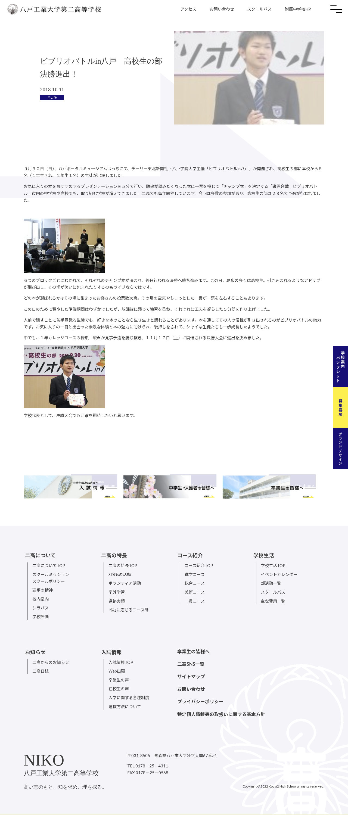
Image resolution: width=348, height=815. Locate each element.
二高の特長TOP (122, 565)
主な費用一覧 (273, 601)
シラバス (40, 607)
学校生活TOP (273, 565)
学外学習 (116, 592)
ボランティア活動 (124, 583)
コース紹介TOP (199, 565)
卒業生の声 (118, 679)
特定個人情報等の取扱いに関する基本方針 (221, 714)
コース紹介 (190, 555)
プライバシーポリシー (200, 701)
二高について (40, 555)
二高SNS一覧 (190, 664)
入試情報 (111, 652)
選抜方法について (124, 706)
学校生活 (263, 555)
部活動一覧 (271, 583)
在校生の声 (118, 688)
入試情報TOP (120, 662)
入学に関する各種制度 (128, 697)
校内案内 (40, 598)
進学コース (195, 574)
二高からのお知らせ (50, 662)
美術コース (195, 592)
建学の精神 (42, 589)
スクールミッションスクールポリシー (50, 578)
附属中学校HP (298, 9)
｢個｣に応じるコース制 (128, 609)
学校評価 (40, 616)
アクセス (188, 9)
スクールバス (259, 9)
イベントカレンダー (279, 574)
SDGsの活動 (119, 574)
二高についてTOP (48, 565)
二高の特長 (114, 555)
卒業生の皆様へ (193, 651)
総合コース (195, 583)
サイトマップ (191, 676)
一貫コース (195, 601)
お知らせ (35, 652)
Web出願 (116, 670)
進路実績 (116, 601)
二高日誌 (40, 670)
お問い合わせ (222, 9)
